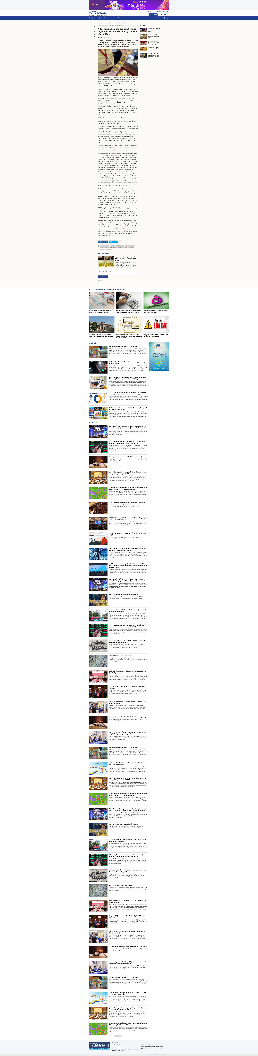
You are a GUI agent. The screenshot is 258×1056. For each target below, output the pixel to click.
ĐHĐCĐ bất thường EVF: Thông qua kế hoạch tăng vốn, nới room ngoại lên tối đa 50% (128, 519)
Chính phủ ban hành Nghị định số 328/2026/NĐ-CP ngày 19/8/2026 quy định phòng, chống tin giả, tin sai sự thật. (127, 538)
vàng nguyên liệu (113, 247)
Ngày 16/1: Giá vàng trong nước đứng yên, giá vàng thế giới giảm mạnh (125, 258)
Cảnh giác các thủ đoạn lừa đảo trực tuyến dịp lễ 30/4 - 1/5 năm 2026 (156, 335)
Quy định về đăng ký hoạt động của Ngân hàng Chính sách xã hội (155, 311)
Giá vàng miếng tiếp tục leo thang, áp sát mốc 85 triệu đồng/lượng (153, 42)
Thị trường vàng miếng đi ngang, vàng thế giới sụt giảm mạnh (153, 30)
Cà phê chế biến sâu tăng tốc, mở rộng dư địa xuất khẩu (127, 502)
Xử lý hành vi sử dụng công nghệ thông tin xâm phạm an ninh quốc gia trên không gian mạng (127, 549)
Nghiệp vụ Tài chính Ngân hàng (120, 22)
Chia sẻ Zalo (114, 241)
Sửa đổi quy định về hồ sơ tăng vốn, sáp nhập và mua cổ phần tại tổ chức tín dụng (101, 335)
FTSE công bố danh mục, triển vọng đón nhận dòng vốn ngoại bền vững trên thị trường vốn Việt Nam (127, 442)
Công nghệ (148, 18)
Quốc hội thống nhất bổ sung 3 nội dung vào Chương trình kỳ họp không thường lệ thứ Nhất (128, 473)
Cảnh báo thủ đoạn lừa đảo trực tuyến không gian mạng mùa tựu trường (127, 362)
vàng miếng (112, 245)
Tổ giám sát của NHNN (130, 245)
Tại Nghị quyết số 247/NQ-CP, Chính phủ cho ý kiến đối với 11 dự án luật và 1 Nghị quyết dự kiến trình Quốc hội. (128, 459)
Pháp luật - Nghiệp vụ (131, 18)
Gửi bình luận (103, 276)
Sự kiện (93, 18)
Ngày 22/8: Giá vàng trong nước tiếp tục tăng (123, 594)
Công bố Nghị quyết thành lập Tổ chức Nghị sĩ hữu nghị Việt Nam (127, 687)
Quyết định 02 (131, 247)
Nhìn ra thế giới (141, 18)
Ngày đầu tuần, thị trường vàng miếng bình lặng (153, 36)
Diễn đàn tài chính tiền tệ (119, 18)
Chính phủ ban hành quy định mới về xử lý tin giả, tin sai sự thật (127, 534)
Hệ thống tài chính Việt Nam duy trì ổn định (123, 346)
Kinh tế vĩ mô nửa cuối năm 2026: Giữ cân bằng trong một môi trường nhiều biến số (128, 408)
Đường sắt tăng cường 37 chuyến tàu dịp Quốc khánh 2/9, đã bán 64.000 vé (127, 702)
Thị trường (110, 18)
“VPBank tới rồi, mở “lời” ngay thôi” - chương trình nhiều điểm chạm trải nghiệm (128, 610)
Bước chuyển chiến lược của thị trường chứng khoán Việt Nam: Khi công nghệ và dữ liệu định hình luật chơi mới (127, 427)
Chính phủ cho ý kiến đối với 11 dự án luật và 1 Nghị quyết (128, 457)
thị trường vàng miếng (104, 245)
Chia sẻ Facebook (103, 241)
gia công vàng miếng (104, 247)
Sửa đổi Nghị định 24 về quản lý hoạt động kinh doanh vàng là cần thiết (153, 55)
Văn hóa (158, 18)
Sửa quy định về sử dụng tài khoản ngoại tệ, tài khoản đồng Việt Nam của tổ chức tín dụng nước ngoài (128, 312)
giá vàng (101, 249)
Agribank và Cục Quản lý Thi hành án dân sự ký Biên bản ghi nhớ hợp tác (127, 672)
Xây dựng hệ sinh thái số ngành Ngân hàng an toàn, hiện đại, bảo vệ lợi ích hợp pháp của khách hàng (127, 378)
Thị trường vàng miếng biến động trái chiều (153, 48)
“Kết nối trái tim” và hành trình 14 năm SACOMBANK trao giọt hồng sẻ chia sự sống (128, 764)
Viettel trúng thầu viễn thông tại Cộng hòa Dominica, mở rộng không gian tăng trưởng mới (127, 733)
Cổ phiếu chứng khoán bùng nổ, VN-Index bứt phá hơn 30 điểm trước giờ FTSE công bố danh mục (128, 488)
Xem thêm (118, 1036)
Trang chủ (100, 22)
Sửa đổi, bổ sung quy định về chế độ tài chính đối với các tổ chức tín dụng (100, 311)
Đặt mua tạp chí (153, 14)
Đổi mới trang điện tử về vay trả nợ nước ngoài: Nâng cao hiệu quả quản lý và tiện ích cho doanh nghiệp (129, 336)
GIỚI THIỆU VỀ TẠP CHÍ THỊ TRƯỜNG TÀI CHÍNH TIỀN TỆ (152, 1046)
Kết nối (153, 18)
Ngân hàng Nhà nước (120, 245)
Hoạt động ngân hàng (101, 18)
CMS (158, 1054)
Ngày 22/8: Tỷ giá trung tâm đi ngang (121, 656)
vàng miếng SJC (108, 249)
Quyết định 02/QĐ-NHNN (122, 247)
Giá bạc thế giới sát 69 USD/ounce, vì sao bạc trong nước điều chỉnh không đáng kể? (127, 641)
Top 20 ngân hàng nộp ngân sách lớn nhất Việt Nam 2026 (127, 392)
